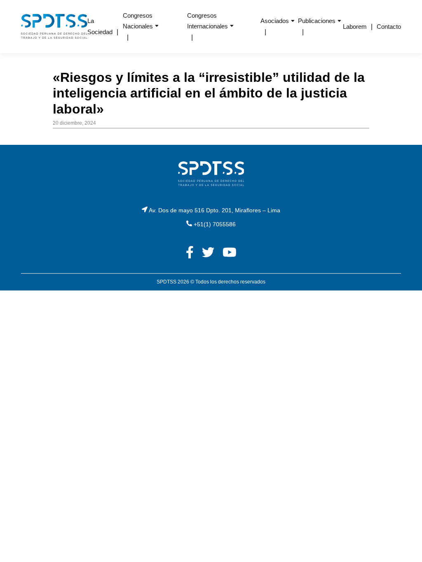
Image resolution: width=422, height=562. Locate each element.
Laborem (355, 26)
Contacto (389, 26)
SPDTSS (166, 282)
